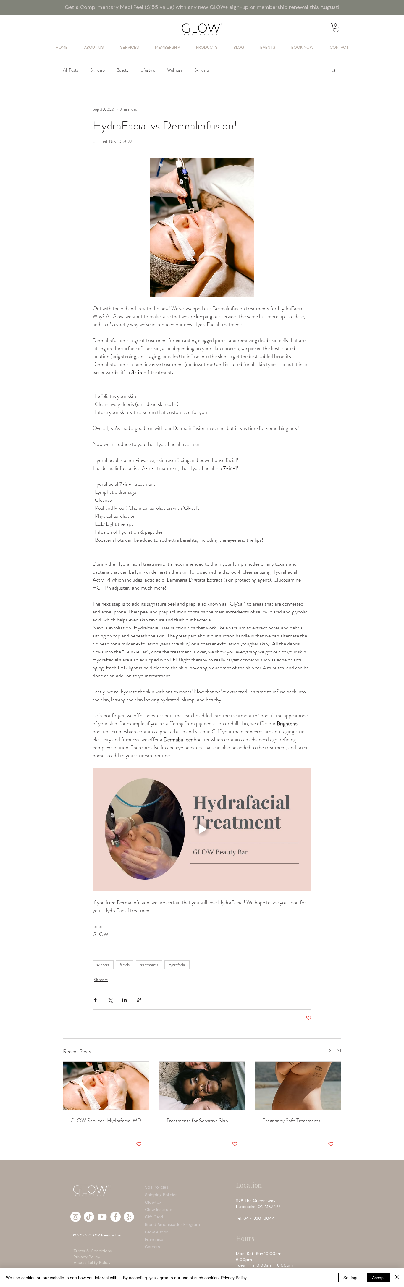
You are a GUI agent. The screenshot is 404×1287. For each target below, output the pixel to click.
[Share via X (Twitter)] (110, 1000)
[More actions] (307, 109)
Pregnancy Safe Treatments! (292, 1120)
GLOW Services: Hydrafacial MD (105, 1120)
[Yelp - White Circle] (129, 1217)
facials (125, 965)
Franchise (154, 1239)
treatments (149, 965)
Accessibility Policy (92, 1262)
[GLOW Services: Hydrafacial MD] (106, 1086)
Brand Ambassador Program (172, 1224)
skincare (103, 965)
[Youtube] (102, 1217)
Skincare (97, 70)
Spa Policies (156, 1187)
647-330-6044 (260, 1218)
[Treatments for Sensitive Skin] (202, 1086)
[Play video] (202, 829)
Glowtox (153, 1202)
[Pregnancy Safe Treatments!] (298, 1086)
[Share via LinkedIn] (124, 1000)
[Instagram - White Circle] (75, 1217)
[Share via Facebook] (95, 1000)
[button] (336, 27)
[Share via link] (139, 1000)
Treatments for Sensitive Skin (197, 1120)
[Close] (396, 1277)
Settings (350, 1277)
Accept (378, 1277)
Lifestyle (147, 70)
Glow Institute (158, 1209)
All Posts (70, 70)
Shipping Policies (162, 1194)
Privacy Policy (87, 1257)
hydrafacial (177, 965)
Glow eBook (156, 1232)
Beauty (123, 70)
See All (335, 1050)
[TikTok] (89, 1217)
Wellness (174, 70)
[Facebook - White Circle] (115, 1217)
